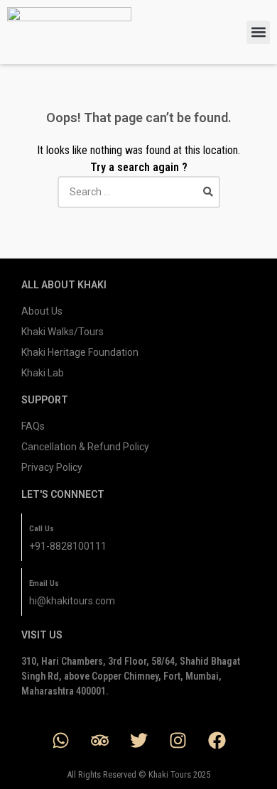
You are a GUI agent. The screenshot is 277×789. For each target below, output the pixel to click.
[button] (258, 32)
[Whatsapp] (60, 740)
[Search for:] (139, 191)
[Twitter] (138, 740)
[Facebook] (216, 740)
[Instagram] (177, 740)
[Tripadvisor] (99, 740)
